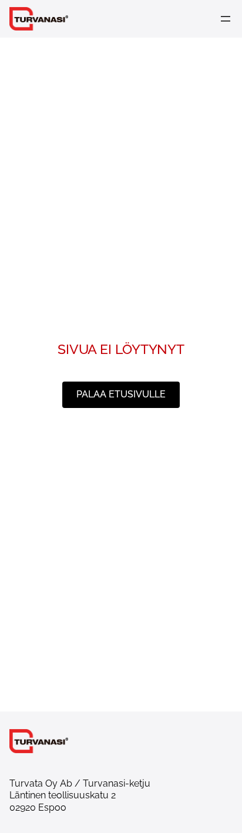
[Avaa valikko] (226, 19)
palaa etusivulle (121, 394)
